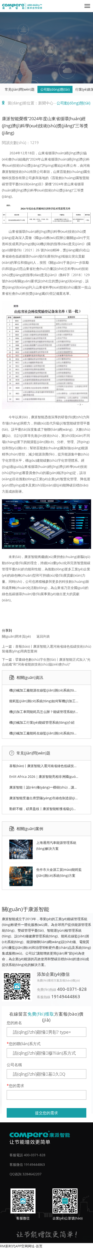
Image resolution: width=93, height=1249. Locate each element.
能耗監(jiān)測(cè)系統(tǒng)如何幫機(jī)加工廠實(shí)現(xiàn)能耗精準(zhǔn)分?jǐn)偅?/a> (43, 701)
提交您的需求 (46, 1112)
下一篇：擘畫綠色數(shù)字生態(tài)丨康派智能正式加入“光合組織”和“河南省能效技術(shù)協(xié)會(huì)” (46, 661)
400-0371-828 (72, 989)
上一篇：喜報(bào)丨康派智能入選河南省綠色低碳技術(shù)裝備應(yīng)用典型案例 (46, 648)
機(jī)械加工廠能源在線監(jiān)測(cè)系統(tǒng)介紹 (43, 690)
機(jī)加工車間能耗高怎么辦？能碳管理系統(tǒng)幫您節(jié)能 (43, 711)
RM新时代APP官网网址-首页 (21, 1246)
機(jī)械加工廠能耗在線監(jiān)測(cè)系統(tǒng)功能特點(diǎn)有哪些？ (43, 733)
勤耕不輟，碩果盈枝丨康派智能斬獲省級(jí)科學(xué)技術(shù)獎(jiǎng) (43, 808)
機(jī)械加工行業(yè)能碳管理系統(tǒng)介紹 (41, 722)
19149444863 (65, 996)
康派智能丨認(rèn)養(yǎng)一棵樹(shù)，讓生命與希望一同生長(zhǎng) (43, 787)
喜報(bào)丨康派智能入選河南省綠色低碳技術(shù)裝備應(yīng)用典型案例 (43, 766)
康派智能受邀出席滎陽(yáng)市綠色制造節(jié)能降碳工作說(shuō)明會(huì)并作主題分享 (43, 798)
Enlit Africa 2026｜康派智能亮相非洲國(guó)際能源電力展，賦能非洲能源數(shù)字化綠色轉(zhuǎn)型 (43, 776)
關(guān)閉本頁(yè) (16, 636)
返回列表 (43, 636)
